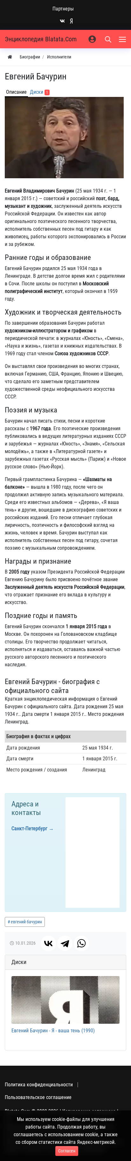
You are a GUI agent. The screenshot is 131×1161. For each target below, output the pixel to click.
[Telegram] (64, 943)
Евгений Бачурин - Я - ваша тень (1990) (53, 1031)
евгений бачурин (26, 921)
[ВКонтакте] (48, 943)
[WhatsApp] (81, 943)
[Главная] (10, 57)
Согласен (66, 1150)
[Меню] (123, 39)
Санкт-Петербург (29, 828)
